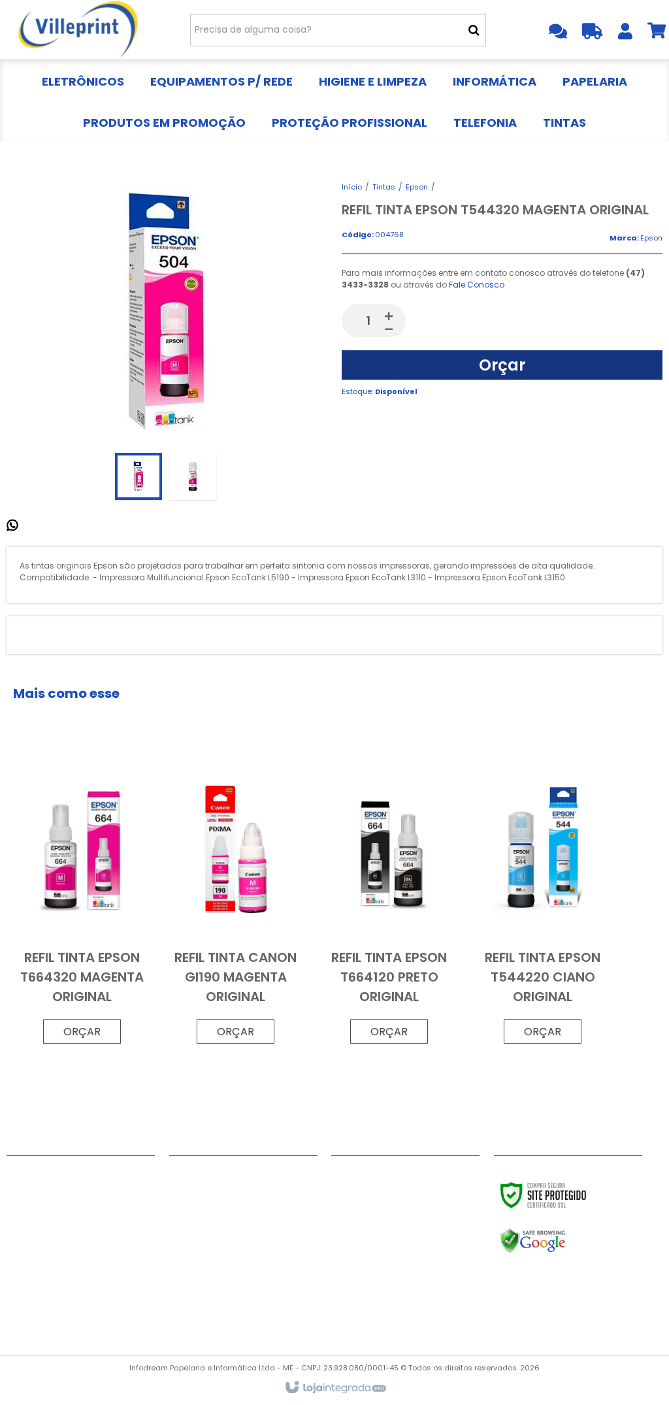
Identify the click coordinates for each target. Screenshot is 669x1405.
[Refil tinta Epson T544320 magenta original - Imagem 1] (138, 476)
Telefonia (191, 1291)
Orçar (502, 365)
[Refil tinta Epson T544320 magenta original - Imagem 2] (192, 476)
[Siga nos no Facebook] (347, 1179)
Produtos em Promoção (225, 1258)
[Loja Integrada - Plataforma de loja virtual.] (335, 1388)
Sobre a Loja (36, 1225)
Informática (197, 1225)
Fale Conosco (476, 284)
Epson (417, 187)
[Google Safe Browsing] (560, 1241)
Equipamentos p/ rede (223, 1193)
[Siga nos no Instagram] (390, 1179)
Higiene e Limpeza (210, 1209)
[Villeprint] (78, 29)
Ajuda (20, 1209)
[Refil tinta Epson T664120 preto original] (389, 901)
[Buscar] (474, 30)
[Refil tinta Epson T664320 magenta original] (82, 901)
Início (352, 187)
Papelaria (192, 1242)
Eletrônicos (195, 1176)
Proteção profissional (220, 1274)
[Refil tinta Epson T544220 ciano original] (543, 901)
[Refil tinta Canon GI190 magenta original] (236, 901)
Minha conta (37, 1193)
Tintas (383, 187)
